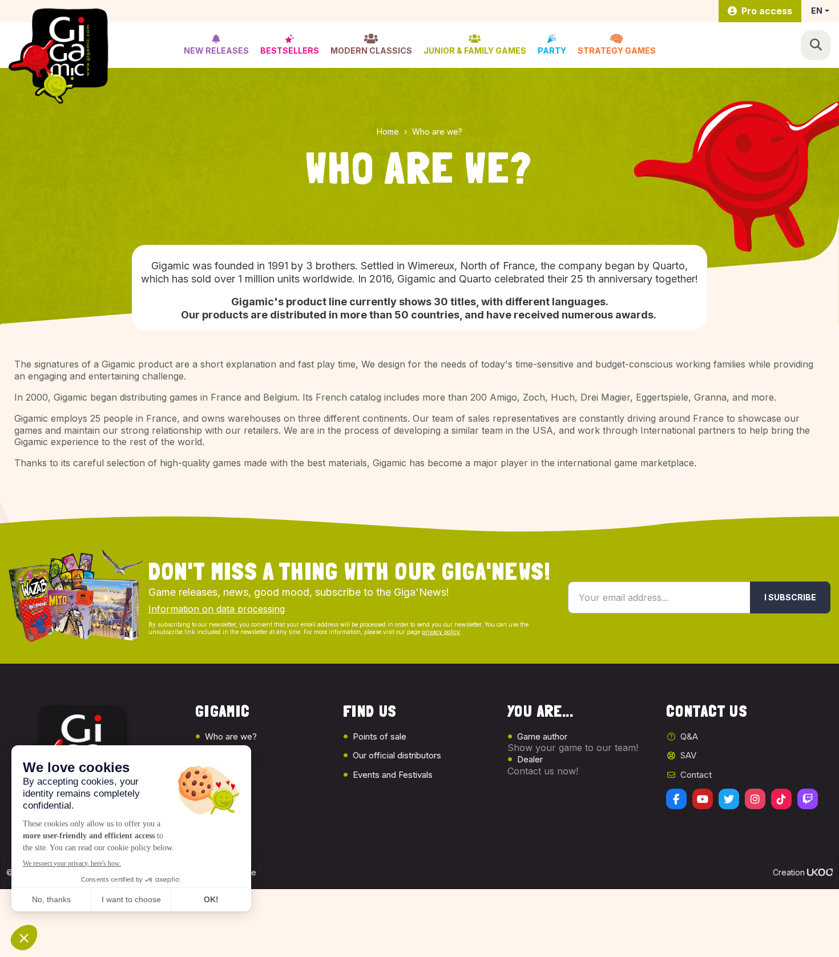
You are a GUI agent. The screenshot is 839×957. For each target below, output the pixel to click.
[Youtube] (702, 799)
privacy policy (441, 631)
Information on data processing (216, 609)
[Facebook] (676, 799)
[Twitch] (807, 799)
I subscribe (790, 597)
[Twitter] (729, 799)
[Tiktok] (781, 799)
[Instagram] (755, 799)
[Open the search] (815, 45)
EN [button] (816, 10)
